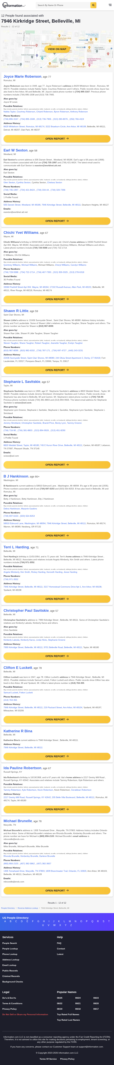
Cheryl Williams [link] (62, 265)
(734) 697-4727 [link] (59, 350)
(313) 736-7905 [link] (44, 119)
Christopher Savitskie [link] (31, 423)
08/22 (59, 1003)
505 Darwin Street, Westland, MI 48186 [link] (22, 205)
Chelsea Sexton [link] (54, 182)
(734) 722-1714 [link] (27, 272)
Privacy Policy (9, 1009)
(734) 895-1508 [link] (27, 119)
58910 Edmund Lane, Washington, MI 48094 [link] (25, 523)
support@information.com (91, 1047)
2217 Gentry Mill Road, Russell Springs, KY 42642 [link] (27, 797)
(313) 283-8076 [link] (60, 119)
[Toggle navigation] (110, 5)
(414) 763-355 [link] (10, 700)
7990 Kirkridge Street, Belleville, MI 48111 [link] (23, 647)
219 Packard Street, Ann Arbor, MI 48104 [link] (63, 707)
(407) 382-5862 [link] (27, 863)
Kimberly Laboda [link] (11, 640)
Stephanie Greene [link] (56, 640)
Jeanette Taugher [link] (59, 343)
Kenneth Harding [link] (54, 572)
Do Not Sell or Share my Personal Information (25, 1014)
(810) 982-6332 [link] (27, 350)
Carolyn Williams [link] (78, 265)
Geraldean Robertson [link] (81, 790)
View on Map (57, 49)
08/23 (96, 998)
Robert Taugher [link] (42, 343)
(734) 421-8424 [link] (27, 190)
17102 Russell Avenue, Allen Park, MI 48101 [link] (70, 287)
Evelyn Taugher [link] (75, 343)
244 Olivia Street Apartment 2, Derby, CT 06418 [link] (78, 358)
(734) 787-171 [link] (43, 350)
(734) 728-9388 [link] (11, 272)
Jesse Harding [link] (70, 572)
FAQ (59, 943)
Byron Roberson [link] (61, 111)
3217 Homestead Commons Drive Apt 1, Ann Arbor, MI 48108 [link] (72, 587)
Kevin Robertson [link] (45, 790)
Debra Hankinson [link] (12, 508)
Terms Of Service (48, 1059)
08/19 (59, 1009)
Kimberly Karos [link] (28, 640)
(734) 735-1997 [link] (11, 190)
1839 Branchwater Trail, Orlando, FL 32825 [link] (66, 871)
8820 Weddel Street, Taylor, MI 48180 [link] (21, 445)
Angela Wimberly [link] (11, 572)
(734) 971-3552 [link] (11, 579)
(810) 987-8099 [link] (11, 350)
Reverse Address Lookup (28, 908)
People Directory (8, 908)
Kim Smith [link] (25, 572)
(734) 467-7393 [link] (44, 272)
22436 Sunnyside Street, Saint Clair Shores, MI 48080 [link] (29, 358)
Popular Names (66, 992)
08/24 (78, 998)
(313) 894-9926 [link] (41, 430)
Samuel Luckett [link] (11, 692)
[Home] (14, 5)
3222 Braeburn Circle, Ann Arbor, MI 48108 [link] (66, 126)
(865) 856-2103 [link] (11, 863)
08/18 (78, 1009)
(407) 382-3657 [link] (44, 863)
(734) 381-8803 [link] (25, 430)
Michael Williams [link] (29, 265)
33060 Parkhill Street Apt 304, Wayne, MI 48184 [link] (26, 287)
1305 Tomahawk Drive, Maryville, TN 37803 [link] (24, 871)
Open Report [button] (55, 138)
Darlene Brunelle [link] (47, 856)
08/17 (96, 1009)
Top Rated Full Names (68, 1014)
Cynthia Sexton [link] (23, 182)
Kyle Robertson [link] (29, 790)
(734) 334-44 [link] (43, 190)
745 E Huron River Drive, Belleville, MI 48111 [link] (61, 445)
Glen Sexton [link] (9, 182)
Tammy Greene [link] (74, 423)
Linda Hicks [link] (41, 640)
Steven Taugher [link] (11, 343)
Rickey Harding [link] (38, 572)
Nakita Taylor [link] (10, 111)
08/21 (78, 1003)
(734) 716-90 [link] (10, 430)
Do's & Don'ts (9, 998)
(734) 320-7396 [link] (58, 190)
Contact (61, 948)
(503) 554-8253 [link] (27, 516)
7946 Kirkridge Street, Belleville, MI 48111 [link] (61, 205)
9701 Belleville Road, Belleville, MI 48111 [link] (63, 647)
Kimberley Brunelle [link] (29, 856)
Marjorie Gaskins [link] (29, 508)
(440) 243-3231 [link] (75, 350)
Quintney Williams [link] (12, 265)
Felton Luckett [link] (26, 692)
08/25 (59, 998)
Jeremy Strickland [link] (12, 423)
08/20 (96, 1003)
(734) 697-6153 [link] (11, 516)
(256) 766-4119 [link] (76, 119)
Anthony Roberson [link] (79, 111)
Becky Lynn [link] (60, 423)
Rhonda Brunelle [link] (11, 856)
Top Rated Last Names (68, 1020)
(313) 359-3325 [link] (60, 272)
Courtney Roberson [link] (26, 111)
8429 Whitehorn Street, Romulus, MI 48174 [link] (24, 126)
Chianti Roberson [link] (44, 111)
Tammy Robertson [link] (12, 790)
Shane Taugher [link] (26, 343)
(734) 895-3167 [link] (11, 119)
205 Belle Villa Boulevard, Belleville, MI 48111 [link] (73, 797)
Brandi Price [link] (48, 423)
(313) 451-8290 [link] (58, 430)
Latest (60, 954)
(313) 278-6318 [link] (76, 272)
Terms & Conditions (12, 1003)
